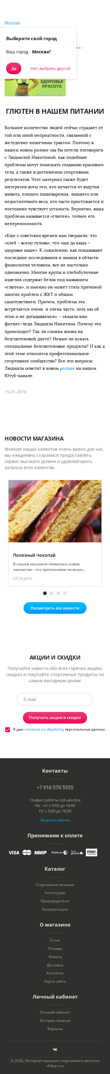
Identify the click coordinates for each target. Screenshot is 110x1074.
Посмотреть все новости (55, 608)
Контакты (55, 973)
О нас (55, 940)
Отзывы (55, 948)
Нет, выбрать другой (50, 68)
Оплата (55, 956)
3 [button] (58, 593)
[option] (55, 533)
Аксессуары (55, 892)
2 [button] (51, 593)
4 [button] (65, 593)
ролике (68, 368)
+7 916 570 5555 (55, 787)
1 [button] (45, 593)
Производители (55, 901)
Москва (12, 23)
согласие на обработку (44, 729)
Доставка (55, 965)
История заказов (55, 1020)
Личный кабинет (55, 1012)
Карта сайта (55, 981)
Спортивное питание (55, 884)
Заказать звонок (55, 820)
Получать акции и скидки (55, 717)
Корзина (55, 1028)
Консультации (55, 909)
